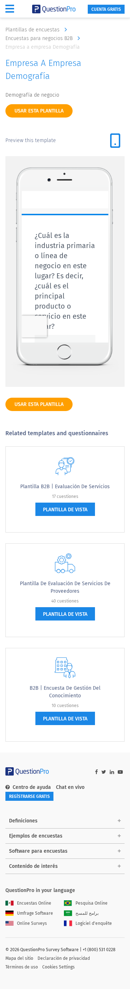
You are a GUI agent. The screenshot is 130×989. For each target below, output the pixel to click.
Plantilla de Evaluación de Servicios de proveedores (65, 587)
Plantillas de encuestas (33, 30)
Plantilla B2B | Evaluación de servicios (65, 487)
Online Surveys (32, 923)
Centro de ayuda (32, 787)
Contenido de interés (33, 866)
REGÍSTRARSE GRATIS (29, 796)
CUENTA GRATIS (106, 9)
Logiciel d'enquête (93, 923)
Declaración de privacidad (64, 958)
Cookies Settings (58, 967)
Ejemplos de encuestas (35, 836)
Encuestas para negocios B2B (39, 38)
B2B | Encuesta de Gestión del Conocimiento (65, 692)
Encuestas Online (34, 903)
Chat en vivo (70, 787)
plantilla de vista (65, 510)
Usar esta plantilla (39, 111)
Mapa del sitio (19, 958)
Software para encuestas (38, 851)
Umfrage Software (35, 913)
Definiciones (23, 821)
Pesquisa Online (91, 903)
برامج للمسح (87, 913)
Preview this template (30, 140)
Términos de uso (21, 967)
